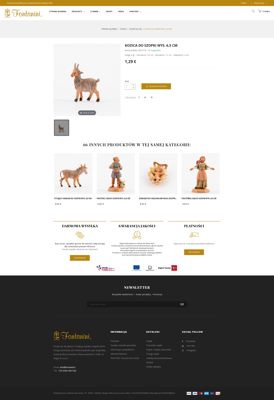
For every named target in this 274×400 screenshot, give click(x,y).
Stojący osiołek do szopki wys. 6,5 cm (72, 198)
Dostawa (115, 341)
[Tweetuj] (145, 97)
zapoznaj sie (79, 258)
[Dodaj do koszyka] (87, 157)
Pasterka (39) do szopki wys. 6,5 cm (199, 198)
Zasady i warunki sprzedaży (123, 345)
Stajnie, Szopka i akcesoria (158, 349)
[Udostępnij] (139, 97)
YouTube (191, 345)
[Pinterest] (151, 97)
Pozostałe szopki (154, 345)
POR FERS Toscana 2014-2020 (125, 358)
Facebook (190, 341)
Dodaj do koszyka (158, 86)
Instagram (191, 350)
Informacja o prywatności (122, 349)
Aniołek (149, 362)
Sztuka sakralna (153, 366)
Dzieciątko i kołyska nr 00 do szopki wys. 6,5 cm (158, 198)
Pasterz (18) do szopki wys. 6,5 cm (113, 198)
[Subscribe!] (182, 304)
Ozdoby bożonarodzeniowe (159, 358)
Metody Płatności (119, 353)
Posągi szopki (152, 353)
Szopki (149, 341)
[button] (264, 11)
